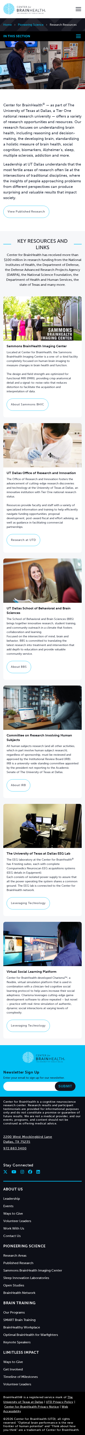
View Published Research (26, 211)
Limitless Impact (21, 1352)
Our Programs (14, 1312)
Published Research (18, 1263)
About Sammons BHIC (27, 404)
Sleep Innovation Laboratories (26, 1278)
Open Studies (13, 1285)
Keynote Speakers (17, 1342)
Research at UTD (23, 540)
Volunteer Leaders (17, 1221)
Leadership (11, 1199)
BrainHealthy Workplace (21, 1327)
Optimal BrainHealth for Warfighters (30, 1335)
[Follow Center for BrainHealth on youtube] (14, 1172)
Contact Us (12, 1236)
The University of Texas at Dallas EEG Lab (38, 853)
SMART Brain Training (19, 1320)
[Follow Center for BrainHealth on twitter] (5, 1172)
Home (7, 24)
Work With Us (13, 1228)
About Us (13, 1189)
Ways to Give (13, 1213)
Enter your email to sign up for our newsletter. (34, 1078)
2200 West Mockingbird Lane (27, 1137)
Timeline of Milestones (20, 1377)
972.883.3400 (15, 1148)
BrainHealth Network (19, 1293)
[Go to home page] (43, 1057)
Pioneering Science (31, 24)
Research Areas (14, 1255)
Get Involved (13, 1369)
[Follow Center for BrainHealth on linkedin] (38, 1172)
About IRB (18, 785)
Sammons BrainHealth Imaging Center (32, 1270)
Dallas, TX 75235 (16, 1142)
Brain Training (19, 1303)
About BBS (19, 667)
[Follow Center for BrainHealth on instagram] (22, 1172)
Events (8, 1206)
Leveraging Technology (28, 903)
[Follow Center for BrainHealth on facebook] (30, 1172)
